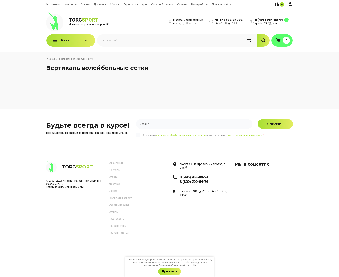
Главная (50, 59)
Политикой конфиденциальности (244, 135)
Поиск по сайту (221, 4)
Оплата (85, 4)
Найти (263, 40)
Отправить (275, 124)
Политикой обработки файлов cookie (177, 265)
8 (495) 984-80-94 (269, 20)
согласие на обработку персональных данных (181, 135)
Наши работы (199, 4)
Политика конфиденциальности (65, 187)
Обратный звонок (162, 4)
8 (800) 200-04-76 (194, 182)
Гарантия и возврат (135, 4)
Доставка (100, 4)
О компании (53, 4)
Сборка (114, 4)
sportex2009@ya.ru (266, 23)
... (236, 4)
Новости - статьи (119, 232)
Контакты (71, 4)
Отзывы (182, 4)
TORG (83, 20)
